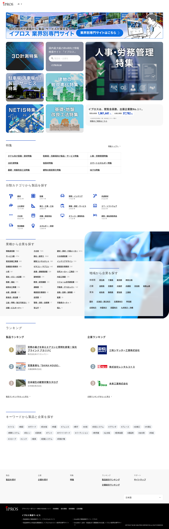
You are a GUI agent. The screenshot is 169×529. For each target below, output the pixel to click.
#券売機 (96, 432)
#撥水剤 (141, 432)
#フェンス (65, 426)
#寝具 (34, 439)
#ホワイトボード (63, 432)
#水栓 (85, 426)
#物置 (54, 426)
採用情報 (72, 509)
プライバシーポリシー (29, 509)
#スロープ (12, 439)
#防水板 (44, 426)
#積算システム (13, 432)
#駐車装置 (119, 432)
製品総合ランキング (111, 479)
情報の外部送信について (44, 508)
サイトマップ (140, 479)
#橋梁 (21, 426)
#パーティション (81, 432)
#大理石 (148, 426)
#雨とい (27, 432)
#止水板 (107, 432)
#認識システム (46, 439)
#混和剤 (38, 432)
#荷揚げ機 (61, 439)
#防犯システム (98, 426)
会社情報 (64, 509)
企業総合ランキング (111, 484)
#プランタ (112, 426)
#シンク (24, 439)
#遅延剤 (130, 432)
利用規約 (56, 509)
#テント (49, 432)
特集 (72, 479)
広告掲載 (80, 509)
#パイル (11, 426)
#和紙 (151, 432)
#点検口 (137, 426)
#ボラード (32, 426)
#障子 (76, 426)
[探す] (52, 58)
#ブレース (125, 426)
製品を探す (11, 479)
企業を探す (43, 479)
